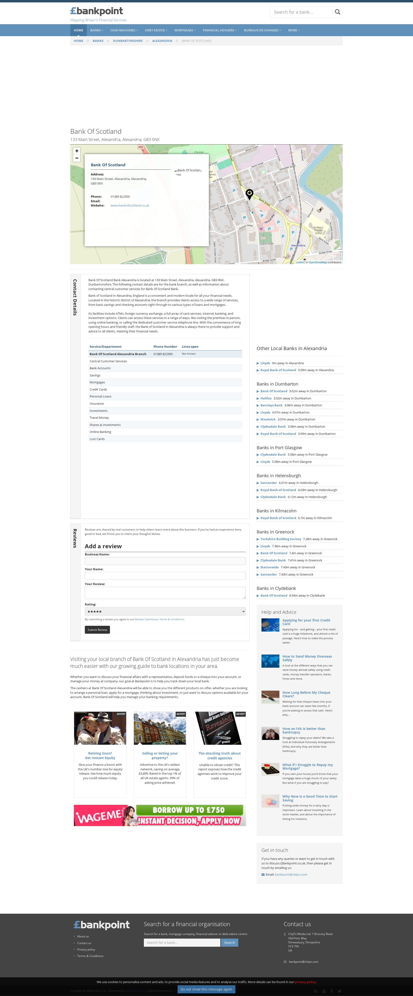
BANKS (98, 41)
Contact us (84, 943)
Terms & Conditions (90, 956)
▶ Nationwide (268, 567)
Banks (95, 30)
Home (78, 30)
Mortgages (184, 30)
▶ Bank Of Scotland (272, 391)
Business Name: (97, 554)
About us (83, 936)
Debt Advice (155, 30)
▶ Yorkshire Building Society (279, 539)
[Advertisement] (206, 89)
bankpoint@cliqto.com (291, 874)
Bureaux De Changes (261, 30)
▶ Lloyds (263, 363)
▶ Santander (267, 483)
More (293, 30)
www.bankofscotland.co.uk (130, 205)
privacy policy (305, 982)
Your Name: (94, 569)
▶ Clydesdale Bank (271, 426)
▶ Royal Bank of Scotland (276, 370)
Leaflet (300, 262)
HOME (78, 41)
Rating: (90, 604)
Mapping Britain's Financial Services (98, 19)
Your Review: (95, 584)
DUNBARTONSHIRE (128, 41)
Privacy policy (86, 949)
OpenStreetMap (318, 262)
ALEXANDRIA (162, 41)
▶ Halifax (264, 398)
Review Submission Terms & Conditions (159, 619)
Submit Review (97, 630)
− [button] (76, 158)
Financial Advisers (219, 30)
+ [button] (76, 151)
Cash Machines (123, 30)
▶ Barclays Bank (270, 405)
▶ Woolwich (266, 419)
